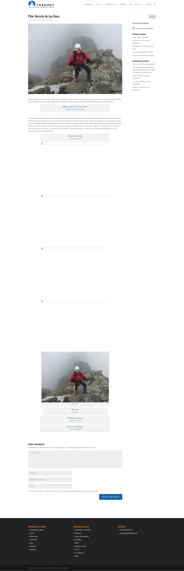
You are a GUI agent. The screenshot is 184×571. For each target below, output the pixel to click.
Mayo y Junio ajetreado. (140, 37)
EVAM (77, 543)
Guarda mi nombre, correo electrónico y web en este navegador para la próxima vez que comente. (64, 491)
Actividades (87, 4)
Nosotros (138, 4)
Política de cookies (61, 568)
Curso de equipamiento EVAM (142, 52)
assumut (135, 81)
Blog (130, 4)
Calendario (122, 4)
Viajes (77, 556)
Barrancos (78, 533)
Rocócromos (34, 536)
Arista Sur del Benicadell (146, 64)
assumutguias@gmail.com (128, 533)
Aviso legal (32, 568)
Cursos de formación (82, 536)
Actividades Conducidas (45, 20)
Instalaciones (110, 4)
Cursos (98, 4)
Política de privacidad (45, 568)
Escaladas (78, 540)
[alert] (144, 28)
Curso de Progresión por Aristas (143, 55)
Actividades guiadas (36, 530)
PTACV (77, 549)
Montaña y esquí (80, 546)
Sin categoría (79, 553)
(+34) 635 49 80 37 (125, 530)
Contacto (149, 4)
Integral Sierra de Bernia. (143, 72)
